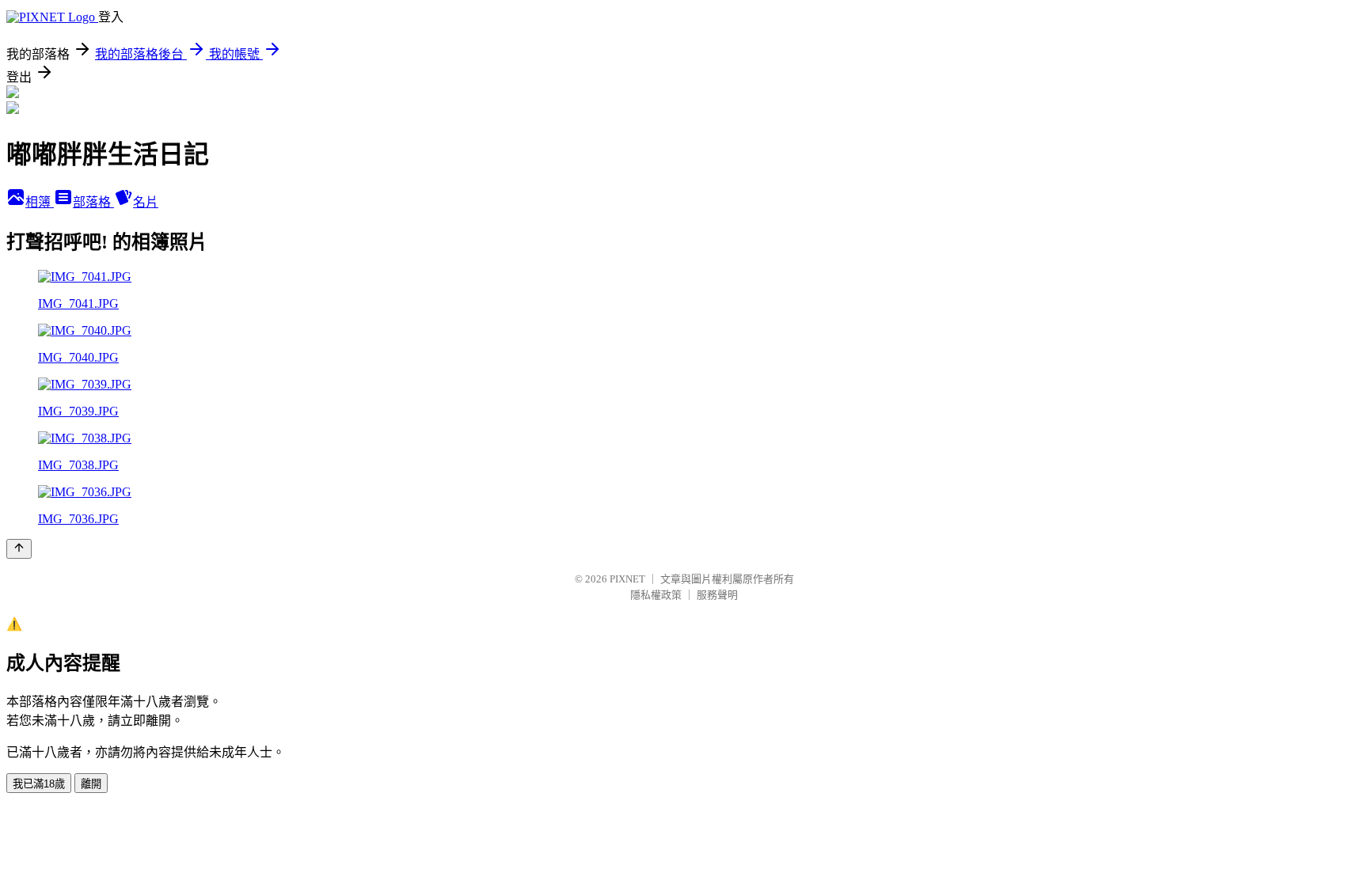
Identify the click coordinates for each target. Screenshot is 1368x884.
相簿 (39, 202)
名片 (145, 202)
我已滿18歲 (39, 784)
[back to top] (19, 549)
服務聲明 (717, 595)
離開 (91, 784)
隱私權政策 (656, 595)
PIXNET (627, 579)
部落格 (93, 202)
